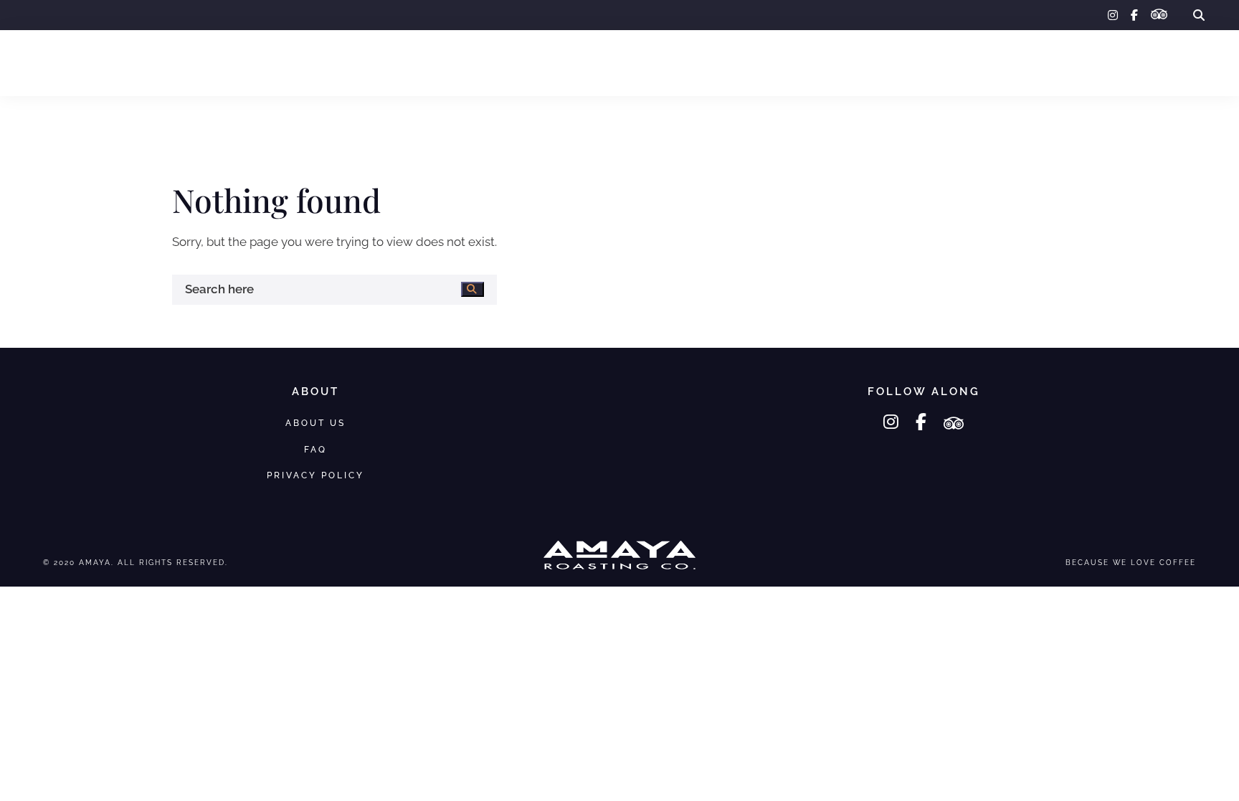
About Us (1037, 62)
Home (49, 62)
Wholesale (179, 62)
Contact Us (1171, 62)
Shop (105, 62)
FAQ (1101, 62)
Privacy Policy (315, 475)
